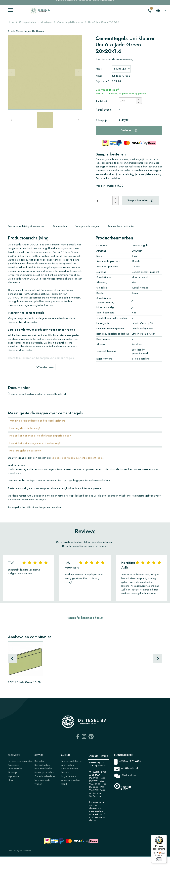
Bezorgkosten (42, 765)
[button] (139, 99)
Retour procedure (44, 772)
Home (11, 22)
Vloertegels (46, 22)
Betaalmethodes (43, 768)
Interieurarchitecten (71, 761)
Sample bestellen (138, 200)
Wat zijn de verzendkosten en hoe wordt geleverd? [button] (38, 420)
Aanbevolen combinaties (121, 226)
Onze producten (27, 22)
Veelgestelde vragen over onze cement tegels (77, 457)
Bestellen (127, 130)
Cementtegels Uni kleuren (70, 22)
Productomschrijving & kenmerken (26, 226)
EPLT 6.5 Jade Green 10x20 (24, 682)
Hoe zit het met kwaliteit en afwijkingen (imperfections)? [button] (40, 435)
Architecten (67, 765)
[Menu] (165, 837)
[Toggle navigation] (10, 10)
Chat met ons (129, 775)
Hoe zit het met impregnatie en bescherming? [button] (34, 443)
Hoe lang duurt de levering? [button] (24, 428)
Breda (104, 755)
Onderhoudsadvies (45, 776)
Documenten (60, 226)
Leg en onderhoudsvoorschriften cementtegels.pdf (38, 394)
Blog (10, 780)
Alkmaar (93, 755)
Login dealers (68, 776)
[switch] (159, 859)
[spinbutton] (128, 100)
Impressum (13, 776)
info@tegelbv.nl (129, 768)
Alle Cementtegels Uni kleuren (27, 31)
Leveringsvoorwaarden (20, 761)
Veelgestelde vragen (87, 226)
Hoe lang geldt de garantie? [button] (25, 450)
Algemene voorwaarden (15, 766)
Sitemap (12, 772)
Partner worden (69, 768)
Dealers (65, 772)
